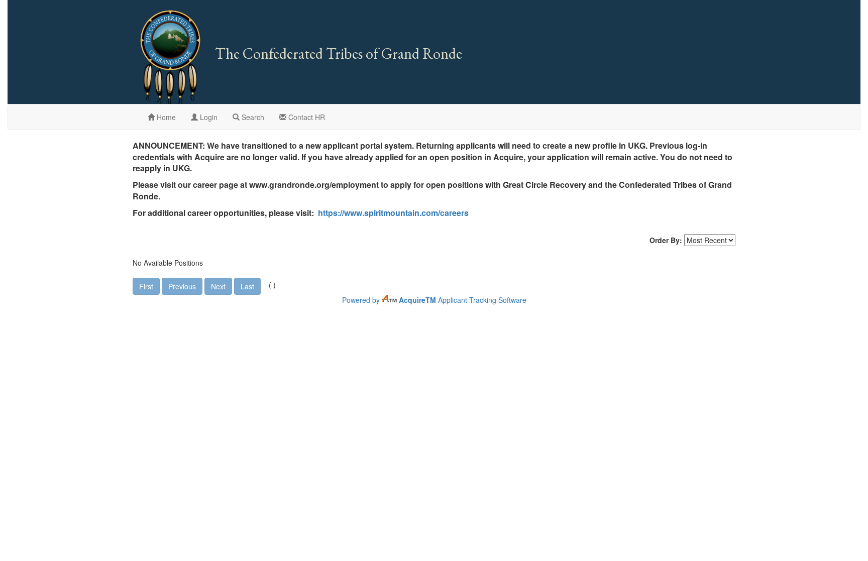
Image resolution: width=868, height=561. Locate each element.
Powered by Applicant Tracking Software (434, 300)
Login (208, 117)
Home (165, 117)
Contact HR (305, 117)
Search (252, 117)
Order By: (665, 240)
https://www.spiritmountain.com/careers (393, 212)
